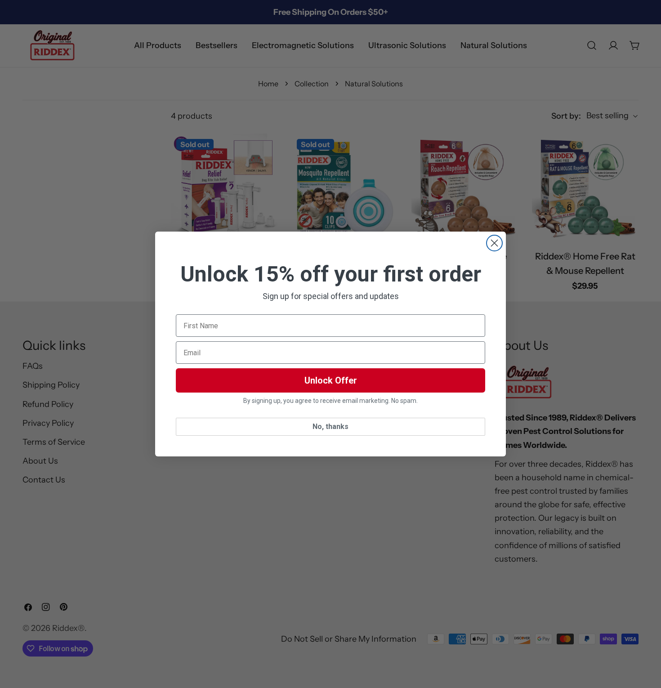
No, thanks (330, 426)
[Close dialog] (494, 243)
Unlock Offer (330, 380)
